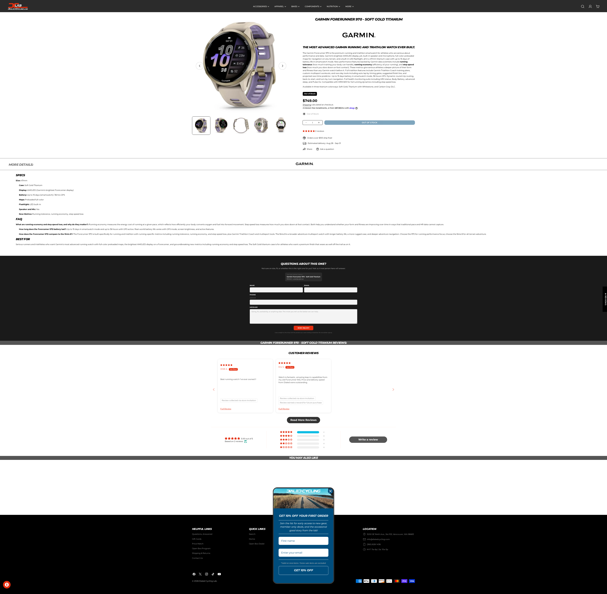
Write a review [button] (368, 439)
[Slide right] (282, 66)
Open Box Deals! (256, 543)
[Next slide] (393, 389)
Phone (253, 296)
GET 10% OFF (303, 570)
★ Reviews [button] (605, 299)
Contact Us (197, 558)
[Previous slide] (213, 389)
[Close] (330, 491)
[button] (309, 131)
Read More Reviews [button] (303, 419)
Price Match (197, 543)
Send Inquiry (304, 328)
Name (252, 285)
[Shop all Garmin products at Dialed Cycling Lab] (358, 35)
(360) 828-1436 (374, 544)
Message (254, 307)
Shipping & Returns (201, 553)
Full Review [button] (225, 409)
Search (252, 534)
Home (252, 539)
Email (306, 285)
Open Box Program (201, 548)
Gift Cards (196, 539)
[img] (226, 365)
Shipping (307, 104)
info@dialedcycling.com (378, 539)
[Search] (582, 6)
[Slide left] (199, 66)
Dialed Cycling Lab (208, 581)
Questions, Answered (202, 534)
